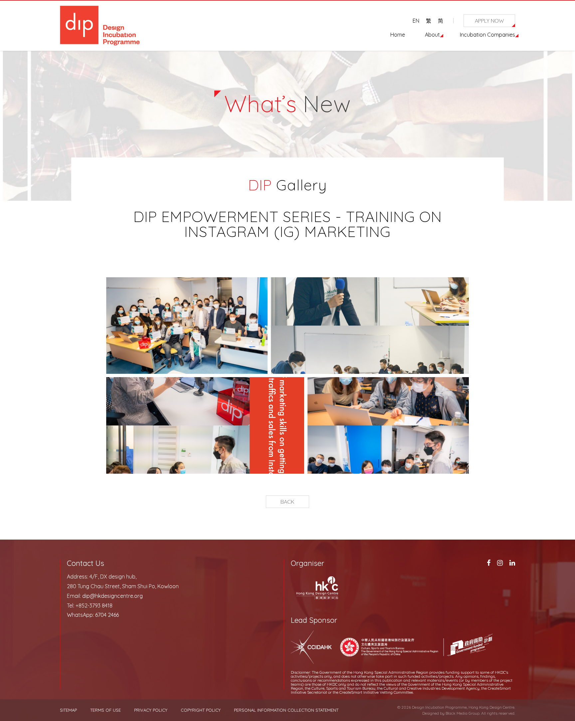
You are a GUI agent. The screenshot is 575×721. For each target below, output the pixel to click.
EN (416, 20)
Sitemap (68, 710)
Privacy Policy (150, 710)
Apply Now (489, 20)
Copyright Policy (201, 710)
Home (397, 34)
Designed (430, 713)
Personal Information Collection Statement (286, 710)
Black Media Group (462, 713)
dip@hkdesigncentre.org (112, 596)
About (432, 34)
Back (287, 501)
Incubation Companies (487, 34)
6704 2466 (107, 614)
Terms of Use (105, 710)
